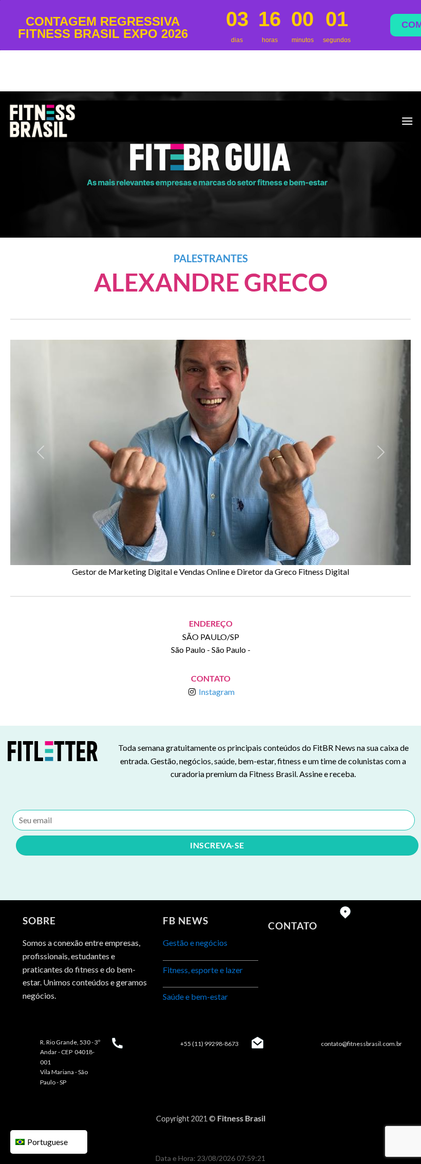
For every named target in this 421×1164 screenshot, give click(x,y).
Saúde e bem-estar (195, 996)
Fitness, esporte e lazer (203, 970)
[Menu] (407, 120)
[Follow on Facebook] (32, 1021)
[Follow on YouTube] (87, 1021)
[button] (40, 452)
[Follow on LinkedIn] (69, 1021)
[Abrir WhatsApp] (394, 1137)
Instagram (217, 691)
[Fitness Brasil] (59, 121)
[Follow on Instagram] (50, 1021)
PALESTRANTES (211, 258)
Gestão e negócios (195, 942)
